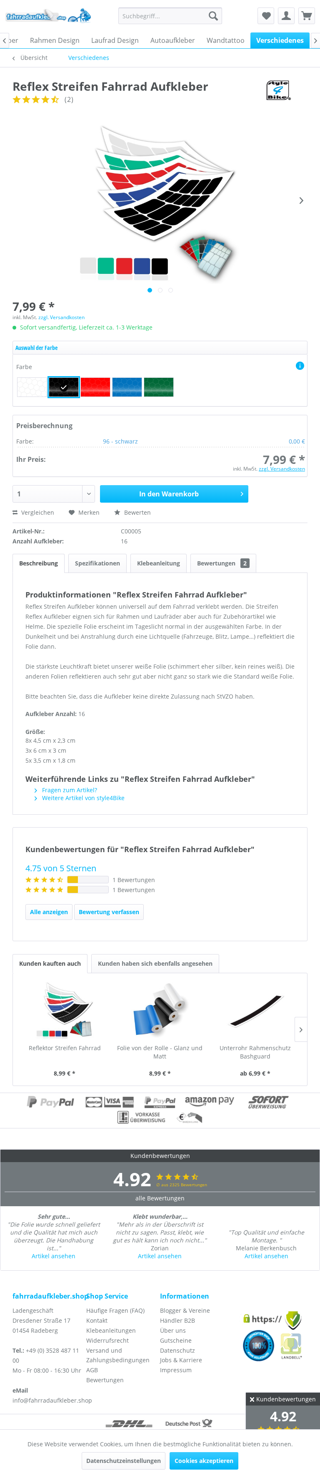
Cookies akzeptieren (204, 1461)
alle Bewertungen (160, 1198)
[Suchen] (213, 15)
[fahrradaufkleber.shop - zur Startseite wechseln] (48, 17)
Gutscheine (176, 1340)
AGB (92, 1370)
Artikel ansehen (53, 1256)
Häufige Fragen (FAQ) (115, 1310)
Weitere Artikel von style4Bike (82, 798)
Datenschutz (177, 1350)
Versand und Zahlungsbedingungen (118, 1355)
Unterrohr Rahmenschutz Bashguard (255, 1052)
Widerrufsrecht (107, 1340)
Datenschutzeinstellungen (123, 1461)
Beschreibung (38, 563)
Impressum (176, 1370)
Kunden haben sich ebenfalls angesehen (155, 963)
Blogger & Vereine (185, 1310)
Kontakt (97, 1320)
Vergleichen (37, 512)
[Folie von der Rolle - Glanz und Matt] (160, 1011)
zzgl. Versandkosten (61, 317)
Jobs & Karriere (181, 1360)
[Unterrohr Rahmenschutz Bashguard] (255, 1011)
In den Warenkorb (169, 493)
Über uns (173, 1330)
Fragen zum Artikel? (68, 790)
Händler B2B (177, 1320)
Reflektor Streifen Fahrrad (65, 1048)
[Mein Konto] (286, 15)
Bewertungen (222, 563)
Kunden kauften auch (50, 963)
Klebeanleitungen (111, 1330)
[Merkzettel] (266, 15)
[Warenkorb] (306, 15)
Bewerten (136, 512)
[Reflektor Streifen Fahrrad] (64, 1011)
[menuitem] (170, 15)
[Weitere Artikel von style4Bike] (278, 94)
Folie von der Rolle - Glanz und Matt (159, 1052)
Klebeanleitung (158, 563)
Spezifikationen (97, 563)
